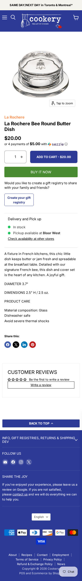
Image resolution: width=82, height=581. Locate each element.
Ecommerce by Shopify (47, 573)
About (13, 555)
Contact (42, 555)
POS (22, 573)
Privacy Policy (52, 559)
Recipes (26, 555)
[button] (41, 144)
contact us (20, 494)
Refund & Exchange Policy (34, 564)
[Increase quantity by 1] (21, 157)
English (39, 517)
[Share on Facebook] (7, 344)
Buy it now (41, 172)
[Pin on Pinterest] (32, 344)
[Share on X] (16, 344)
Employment (60, 555)
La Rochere (14, 117)
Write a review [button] (41, 385)
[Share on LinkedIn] (24, 344)
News (61, 564)
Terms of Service (27, 559)
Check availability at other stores (31, 239)
